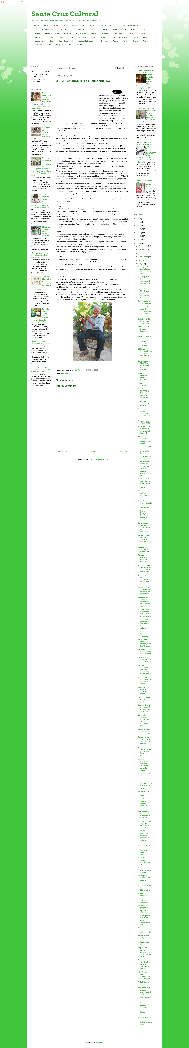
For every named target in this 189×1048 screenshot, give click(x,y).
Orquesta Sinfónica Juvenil (87, 41)
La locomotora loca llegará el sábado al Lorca (144, 680)
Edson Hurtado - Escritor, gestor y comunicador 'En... (145, 539)
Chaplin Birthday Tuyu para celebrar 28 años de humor (145, 825)
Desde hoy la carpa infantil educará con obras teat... (144, 590)
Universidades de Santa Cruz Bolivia (144, 143)
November (143, 250)
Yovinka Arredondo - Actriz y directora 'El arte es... (144, 964)
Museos (135, 37)
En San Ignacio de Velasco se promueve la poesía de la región (41, 344)
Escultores (68, 33)
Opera (52, 41)
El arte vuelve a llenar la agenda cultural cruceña (144, 341)
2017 (139, 229)
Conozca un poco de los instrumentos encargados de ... (144, 311)
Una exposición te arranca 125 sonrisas (144, 888)
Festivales (104, 33)
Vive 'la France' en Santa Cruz (144, 699)
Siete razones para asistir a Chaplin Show (144, 659)
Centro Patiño (65, 29)
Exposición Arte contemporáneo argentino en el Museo (144, 708)
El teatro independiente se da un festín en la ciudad (145, 353)
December (143, 246)
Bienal (92, 26)
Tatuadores (38, 45)
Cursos (124, 29)
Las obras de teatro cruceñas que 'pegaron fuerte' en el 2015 (40, 369)
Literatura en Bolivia (145, 109)
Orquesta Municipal (66, 41)
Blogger (99, 1043)
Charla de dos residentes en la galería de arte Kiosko (144, 568)
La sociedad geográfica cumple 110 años (144, 908)
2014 (139, 240)
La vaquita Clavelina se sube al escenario (144, 879)
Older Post (123, 451)
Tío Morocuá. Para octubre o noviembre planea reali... (144, 975)
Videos (79, 45)
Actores (36, 26)
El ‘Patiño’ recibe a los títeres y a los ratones (145, 651)
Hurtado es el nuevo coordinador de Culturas (144, 861)
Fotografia (141, 33)
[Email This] (87, 370)
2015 (139, 236)
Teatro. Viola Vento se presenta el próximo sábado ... (143, 837)
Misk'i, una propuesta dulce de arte (144, 930)
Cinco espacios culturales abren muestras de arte (144, 920)
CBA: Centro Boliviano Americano (128, 26)
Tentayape (59, 45)
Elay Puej (37, 33)
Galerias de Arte (39, 37)
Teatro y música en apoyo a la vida (144, 1000)
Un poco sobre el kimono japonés (144, 776)
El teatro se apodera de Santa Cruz (144, 549)
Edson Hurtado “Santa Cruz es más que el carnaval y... (145, 740)
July (140, 264)
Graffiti (62, 37)
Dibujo (143, 29)
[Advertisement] (94, 56)
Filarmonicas (117, 33)
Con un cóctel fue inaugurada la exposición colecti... (144, 579)
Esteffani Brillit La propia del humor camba (144, 321)
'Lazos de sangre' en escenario (143, 403)
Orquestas (104, 41)
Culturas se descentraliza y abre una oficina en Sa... (144, 751)
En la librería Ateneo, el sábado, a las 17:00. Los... (144, 642)
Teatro (48, 45)
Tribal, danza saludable (143, 983)
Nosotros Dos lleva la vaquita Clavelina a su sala (145, 470)
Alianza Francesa (60, 26)
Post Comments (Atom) (98, 459)
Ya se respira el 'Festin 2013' (144, 422)
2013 (139, 243)
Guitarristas (82, 37)
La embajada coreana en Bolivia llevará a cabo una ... (144, 612)
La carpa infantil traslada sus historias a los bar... (144, 270)
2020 (139, 219)
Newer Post (62, 451)
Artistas (73, 26)
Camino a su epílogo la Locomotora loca (144, 494)
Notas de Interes (39, 41)
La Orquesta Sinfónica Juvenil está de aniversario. (144, 527)
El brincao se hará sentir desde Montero (46, 231)
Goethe (52, 37)
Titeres (70, 45)
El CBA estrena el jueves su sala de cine (144, 731)
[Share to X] (92, 370)
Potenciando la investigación (144, 302)
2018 (139, 226)
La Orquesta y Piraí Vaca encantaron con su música (144, 365)
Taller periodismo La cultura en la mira (145, 784)
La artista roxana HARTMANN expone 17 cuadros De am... (144, 720)
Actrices (46, 26)
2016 (139, 233)
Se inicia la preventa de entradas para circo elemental (41, 255)
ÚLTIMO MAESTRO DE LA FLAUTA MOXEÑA (143, 393)
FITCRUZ (130, 33)
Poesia (115, 41)
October (142, 253)
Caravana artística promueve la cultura (144, 804)
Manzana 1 (103, 37)
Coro (115, 29)
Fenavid (93, 33)
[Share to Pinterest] (97, 370)
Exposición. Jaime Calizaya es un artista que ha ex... (144, 952)
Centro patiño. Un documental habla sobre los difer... (144, 281)
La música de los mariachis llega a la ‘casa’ (144, 794)
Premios (125, 41)
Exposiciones (81, 33)
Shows (135, 41)
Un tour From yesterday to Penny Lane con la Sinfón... (144, 483)
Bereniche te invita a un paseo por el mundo (144, 440)
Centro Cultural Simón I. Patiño (44, 29)
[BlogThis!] (89, 370)
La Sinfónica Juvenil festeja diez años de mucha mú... (145, 504)
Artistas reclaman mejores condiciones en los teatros (144, 669)
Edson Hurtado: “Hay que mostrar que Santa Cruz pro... (144, 940)
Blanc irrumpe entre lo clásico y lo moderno (144, 690)
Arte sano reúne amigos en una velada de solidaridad (145, 991)
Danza (133, 29)
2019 (139, 222)
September (143, 257)
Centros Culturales (81, 29)
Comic (94, 29)
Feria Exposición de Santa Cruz (145, 72)
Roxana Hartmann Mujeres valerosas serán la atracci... (143, 764)
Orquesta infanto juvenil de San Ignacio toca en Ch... (144, 1009)
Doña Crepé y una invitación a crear (144, 870)
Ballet (83, 26)
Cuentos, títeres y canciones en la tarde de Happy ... (144, 450)
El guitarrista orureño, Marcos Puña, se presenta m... (144, 601)
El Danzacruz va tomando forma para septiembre (144, 330)
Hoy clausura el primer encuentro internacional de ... (144, 413)
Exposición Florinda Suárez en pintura (143, 376)
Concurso (105, 29)
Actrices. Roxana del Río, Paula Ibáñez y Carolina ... (143, 515)
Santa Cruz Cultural (65, 14)
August (142, 260)
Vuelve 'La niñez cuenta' (144, 384)
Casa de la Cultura (105, 26)
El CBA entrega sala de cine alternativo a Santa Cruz (144, 814)
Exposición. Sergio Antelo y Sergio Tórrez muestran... (144, 897)
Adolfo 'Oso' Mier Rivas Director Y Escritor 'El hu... (143, 293)
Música (144, 37)
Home (93, 451)
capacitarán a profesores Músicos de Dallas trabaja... (143, 623)
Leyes (93, 37)
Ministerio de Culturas (119, 37)
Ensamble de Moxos (52, 33)
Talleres (145, 41)
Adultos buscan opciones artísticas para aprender (145, 1021)
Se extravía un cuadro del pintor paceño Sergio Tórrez (144, 430)
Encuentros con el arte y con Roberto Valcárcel (144, 558)
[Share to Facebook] (94, 370)
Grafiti (71, 37)
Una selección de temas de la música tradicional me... (144, 850)
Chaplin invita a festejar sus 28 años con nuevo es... (144, 460)
